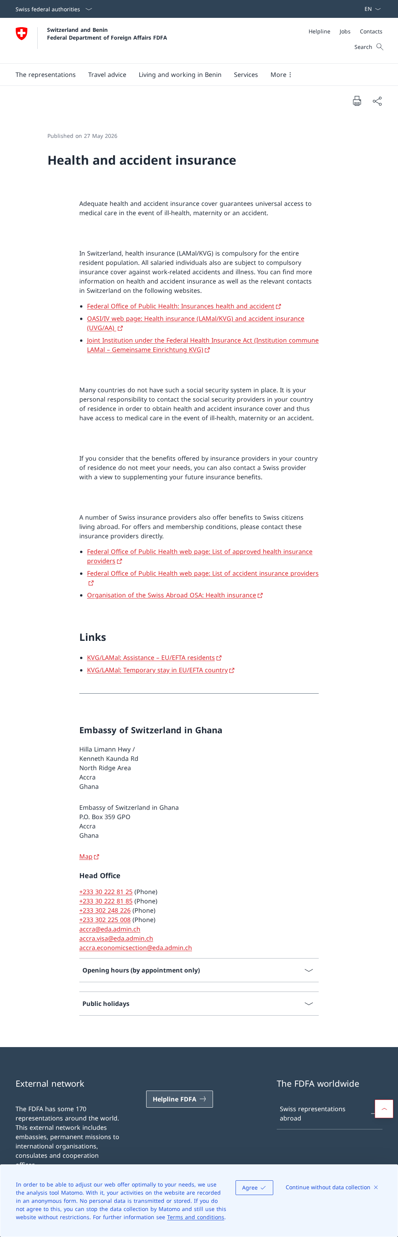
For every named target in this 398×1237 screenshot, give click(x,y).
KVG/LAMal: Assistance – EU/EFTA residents (151, 657)
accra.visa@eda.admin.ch (116, 938)
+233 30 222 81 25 (106, 891)
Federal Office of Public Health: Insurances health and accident (180, 306)
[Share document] (377, 101)
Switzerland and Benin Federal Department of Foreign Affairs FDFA (107, 33)
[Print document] (357, 100)
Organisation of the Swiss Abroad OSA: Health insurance (171, 595)
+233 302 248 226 (105, 910)
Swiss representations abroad (313, 1113)
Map (86, 856)
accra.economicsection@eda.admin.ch (135, 947)
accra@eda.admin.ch (109, 929)
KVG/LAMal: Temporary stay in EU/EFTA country (157, 670)
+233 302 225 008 (105, 919)
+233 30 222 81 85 (106, 901)
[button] (45, 74)
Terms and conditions (195, 1217)
